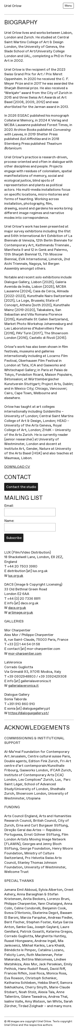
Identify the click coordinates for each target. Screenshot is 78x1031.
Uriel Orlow (12, 6)
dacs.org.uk (17, 608)
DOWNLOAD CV (17, 467)
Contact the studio (21, 487)
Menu (68, 5)
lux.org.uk (15, 576)
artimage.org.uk (20, 612)
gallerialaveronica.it (23, 686)
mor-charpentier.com (25, 653)
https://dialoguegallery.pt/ (28, 713)
